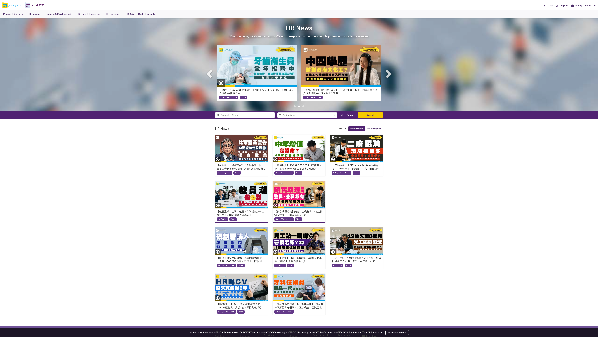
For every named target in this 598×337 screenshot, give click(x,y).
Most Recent (356, 128)
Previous (210, 73)
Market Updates (224, 173)
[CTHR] (29, 5)
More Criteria (347, 115)
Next (387, 73)
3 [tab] (303, 106)
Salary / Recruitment (228, 97)
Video (237, 173)
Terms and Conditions (331, 332)
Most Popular (374, 128)
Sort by (342, 128)
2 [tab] (299, 106)
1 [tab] (295, 106)
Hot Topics (222, 219)
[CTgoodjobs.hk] (13, 5)
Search (370, 115)
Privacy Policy (308, 332)
